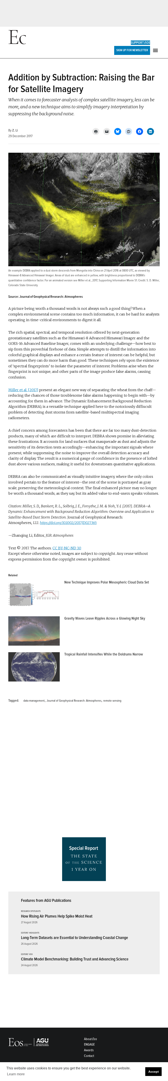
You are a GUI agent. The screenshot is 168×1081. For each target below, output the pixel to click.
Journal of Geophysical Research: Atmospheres (74, 701)
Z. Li (15, 130)
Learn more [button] (16, 1074)
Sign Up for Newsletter (132, 50)
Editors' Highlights (30, 933)
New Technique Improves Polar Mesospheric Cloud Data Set (106, 582)
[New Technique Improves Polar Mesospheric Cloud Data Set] (34, 596)
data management (34, 701)
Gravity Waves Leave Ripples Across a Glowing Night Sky (104, 618)
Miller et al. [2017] (23, 390)
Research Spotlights (31, 911)
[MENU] (156, 50)
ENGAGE (89, 1044)
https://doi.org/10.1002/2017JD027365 (68, 522)
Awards (89, 1050)
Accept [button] (153, 1071)
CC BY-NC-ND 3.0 (66, 548)
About (90, 1039)
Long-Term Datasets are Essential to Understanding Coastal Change (74, 937)
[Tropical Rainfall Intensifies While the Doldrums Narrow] (34, 668)
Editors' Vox (27, 954)
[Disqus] (83, 771)
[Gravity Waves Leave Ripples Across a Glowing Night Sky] (34, 632)
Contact (89, 1056)
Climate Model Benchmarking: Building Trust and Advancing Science (74, 959)
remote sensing (112, 701)
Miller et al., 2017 (87, 280)
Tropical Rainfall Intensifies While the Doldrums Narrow (103, 654)
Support (140, 42)
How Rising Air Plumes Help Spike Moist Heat (56, 916)
